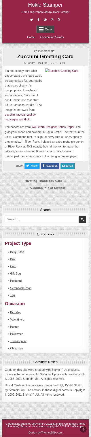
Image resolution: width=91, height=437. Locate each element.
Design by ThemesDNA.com (45, 432)
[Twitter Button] (31, 20)
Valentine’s (17, 319)
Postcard (16, 280)
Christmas (16, 348)
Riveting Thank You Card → (45, 181)
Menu (48, 29)
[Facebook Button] (38, 20)
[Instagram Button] (52, 20)
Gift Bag (15, 273)
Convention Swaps (52, 37)
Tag (12, 295)
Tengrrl (31, 63)
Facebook (51, 165)
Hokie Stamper (45, 5)
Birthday (15, 312)
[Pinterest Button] (45, 20)
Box (12, 259)
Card (13, 266)
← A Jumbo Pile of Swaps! (45, 188)
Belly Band (17, 252)
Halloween (16, 334)
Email (69, 165)
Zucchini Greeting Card (45, 56)
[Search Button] (59, 20)
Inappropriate (46, 51)
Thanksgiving (18, 341)
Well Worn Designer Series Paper (53, 127)
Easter (14, 326)
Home (31, 37)
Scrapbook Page (20, 288)
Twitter (34, 165)
